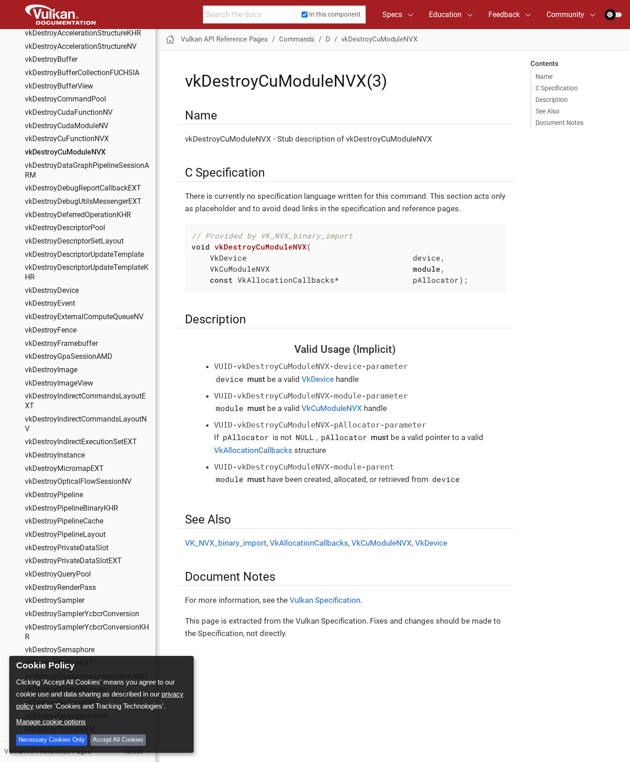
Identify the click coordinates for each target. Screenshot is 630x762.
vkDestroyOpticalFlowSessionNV (78, 482)
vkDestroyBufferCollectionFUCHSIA (82, 73)
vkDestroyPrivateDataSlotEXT (73, 561)
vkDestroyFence (51, 330)
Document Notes (559, 122)
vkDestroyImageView (59, 383)
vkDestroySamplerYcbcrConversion (82, 614)
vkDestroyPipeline (54, 495)
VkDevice (318, 379)
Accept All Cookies (118, 739)
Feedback (504, 14)
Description (551, 99)
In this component (335, 14)
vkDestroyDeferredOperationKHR (78, 215)
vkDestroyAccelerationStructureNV (81, 46)
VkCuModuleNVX (332, 408)
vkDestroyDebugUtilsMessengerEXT (83, 201)
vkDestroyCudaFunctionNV (69, 112)
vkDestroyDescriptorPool (65, 228)
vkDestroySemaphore (60, 650)
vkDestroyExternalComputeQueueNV (84, 317)
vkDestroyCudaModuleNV (66, 126)
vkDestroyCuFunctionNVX (67, 139)
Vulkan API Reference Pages (224, 39)
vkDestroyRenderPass (60, 587)
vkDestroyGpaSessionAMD (69, 357)
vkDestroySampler (54, 601)
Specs (392, 14)
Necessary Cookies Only (51, 739)
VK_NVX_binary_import (226, 543)
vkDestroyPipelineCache (64, 522)
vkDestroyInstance (55, 455)
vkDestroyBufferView (59, 86)
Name (544, 76)
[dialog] (101, 704)
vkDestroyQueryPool (58, 574)
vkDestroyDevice (52, 290)
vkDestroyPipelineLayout (65, 534)
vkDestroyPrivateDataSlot (66, 548)
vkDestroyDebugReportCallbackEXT (83, 189)
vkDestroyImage (51, 370)
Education (445, 14)
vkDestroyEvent (50, 304)
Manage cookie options (51, 722)
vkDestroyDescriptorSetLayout (74, 241)
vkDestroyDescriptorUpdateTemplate (84, 254)
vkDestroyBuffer (51, 60)
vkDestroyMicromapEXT (64, 468)
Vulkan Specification (325, 600)
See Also (547, 111)
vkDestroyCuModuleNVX (65, 152)
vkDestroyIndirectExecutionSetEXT (81, 442)
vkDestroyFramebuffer (61, 343)
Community (565, 14)
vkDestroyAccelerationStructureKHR (83, 33)
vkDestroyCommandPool (65, 99)
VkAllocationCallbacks (253, 450)
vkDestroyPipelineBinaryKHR (71, 508)
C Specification (556, 88)
